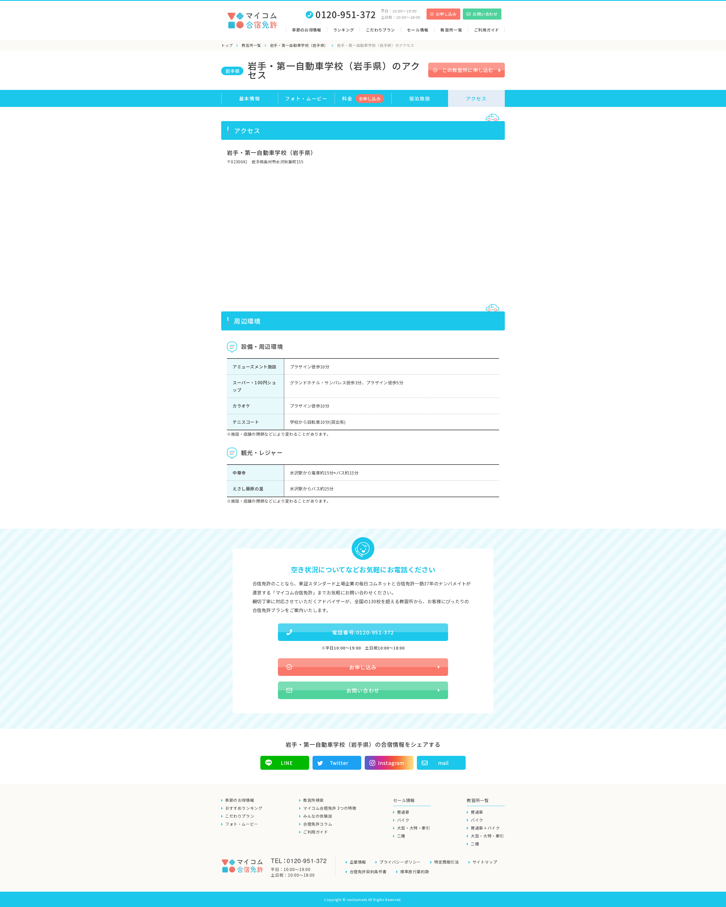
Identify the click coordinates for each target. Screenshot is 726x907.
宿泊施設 (419, 98)
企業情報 (358, 862)
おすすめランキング (243, 808)
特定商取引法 (446, 862)
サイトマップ (484, 862)
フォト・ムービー (306, 98)
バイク (403, 820)
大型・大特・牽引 (413, 828)
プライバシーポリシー (400, 862)
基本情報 (249, 98)
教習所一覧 (251, 45)
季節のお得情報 (306, 30)
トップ (227, 45)
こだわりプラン (380, 30)
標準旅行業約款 (414, 871)
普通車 (403, 812)
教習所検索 (313, 800)
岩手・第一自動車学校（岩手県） (299, 45)
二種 (401, 836)
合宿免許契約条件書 (368, 871)
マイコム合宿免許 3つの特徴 (329, 808)
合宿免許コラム (317, 824)
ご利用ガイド (486, 30)
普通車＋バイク (485, 828)
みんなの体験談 (317, 816)
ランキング (343, 30)
